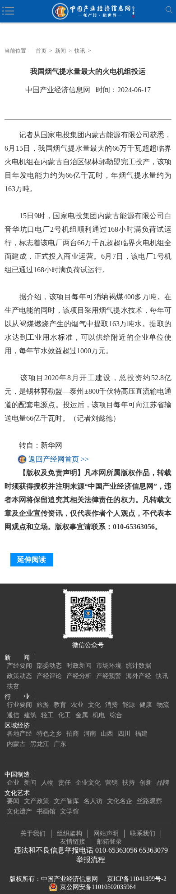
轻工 (47, 715)
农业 (77, 704)
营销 (111, 782)
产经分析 (79, 676)
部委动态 (49, 665)
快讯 (79, 51)
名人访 (92, 801)
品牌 (163, 782)
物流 (163, 704)
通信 (13, 715)
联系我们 (142, 833)
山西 (107, 733)
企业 (13, 782)
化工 (64, 715)
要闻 (13, 801)
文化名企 (119, 801)
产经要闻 (19, 665)
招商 (72, 733)
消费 (111, 704)
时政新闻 (79, 665)
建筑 (30, 715)
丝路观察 (149, 801)
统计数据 (138, 665)
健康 (145, 704)
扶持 (128, 782)
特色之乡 (49, 733)
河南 (89, 733)
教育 (60, 704)
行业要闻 (19, 704)
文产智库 (66, 801)
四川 (124, 733)
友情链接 (72, 841)
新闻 (60, 51)
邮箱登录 (109, 841)
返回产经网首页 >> (58, 459)
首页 (41, 51)
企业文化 (88, 782)
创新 (145, 782)
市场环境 (108, 665)
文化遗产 (19, 811)
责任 (64, 782)
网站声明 (106, 833)
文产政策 (36, 801)
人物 (47, 782)
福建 (141, 733)
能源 (128, 704)
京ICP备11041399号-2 (137, 879)
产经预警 (108, 676)
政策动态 (19, 676)
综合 (116, 715)
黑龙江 (39, 744)
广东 (60, 744)
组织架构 (69, 833)
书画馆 (46, 811)
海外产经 (138, 676)
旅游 (43, 704)
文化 (94, 704)
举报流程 (90, 859)
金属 (81, 715)
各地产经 (19, 733)
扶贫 (13, 686)
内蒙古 (16, 744)
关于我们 (33, 833)
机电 (99, 715)
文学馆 (69, 811)
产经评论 (49, 676)
